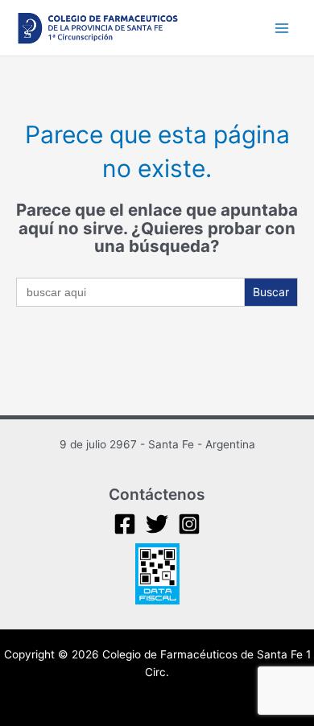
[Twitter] (157, 524)
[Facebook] (125, 524)
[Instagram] (189, 524)
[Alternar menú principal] (282, 27)
